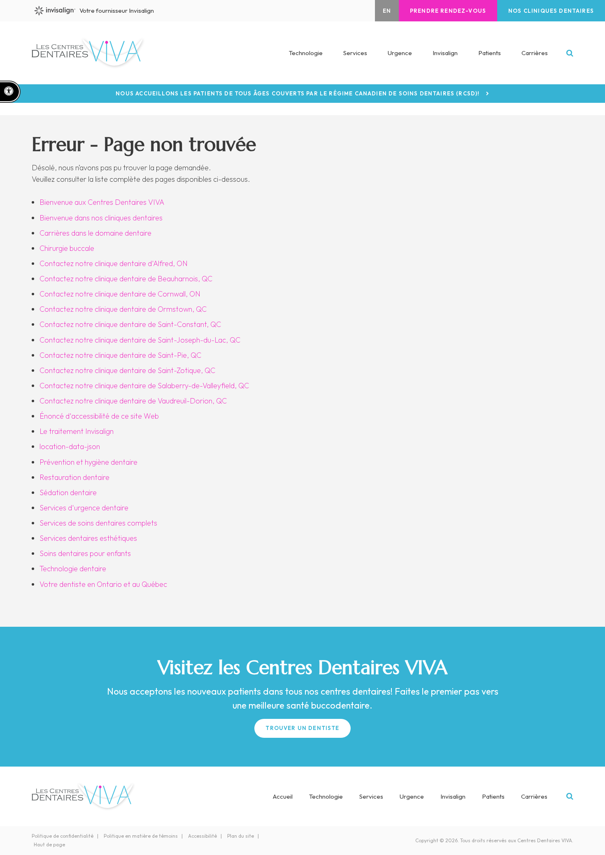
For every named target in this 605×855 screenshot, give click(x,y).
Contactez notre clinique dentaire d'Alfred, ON (114, 263)
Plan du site (240, 836)
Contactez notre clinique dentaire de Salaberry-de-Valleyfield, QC (144, 385)
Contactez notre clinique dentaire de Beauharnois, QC (126, 278)
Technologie (306, 53)
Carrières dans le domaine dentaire (95, 233)
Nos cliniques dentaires (551, 10)
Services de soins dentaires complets (98, 523)
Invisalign (445, 53)
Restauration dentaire (74, 477)
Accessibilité (202, 836)
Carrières (534, 53)
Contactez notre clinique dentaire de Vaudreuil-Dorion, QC (133, 400)
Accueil (283, 796)
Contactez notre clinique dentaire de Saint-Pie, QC (120, 355)
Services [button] (355, 53)
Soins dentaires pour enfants (85, 553)
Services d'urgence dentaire (84, 507)
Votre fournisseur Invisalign (116, 10)
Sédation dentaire (68, 492)
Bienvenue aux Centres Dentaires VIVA (102, 202)
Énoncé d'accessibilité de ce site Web (99, 416)
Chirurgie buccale (67, 248)
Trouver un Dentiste (302, 728)
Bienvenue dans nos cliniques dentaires (101, 217)
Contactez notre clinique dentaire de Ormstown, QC (123, 309)
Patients (489, 53)
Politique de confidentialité (62, 836)
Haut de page (49, 844)
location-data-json (70, 446)
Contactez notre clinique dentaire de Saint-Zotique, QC (127, 370)
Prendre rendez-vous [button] (448, 10)
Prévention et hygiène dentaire (88, 462)
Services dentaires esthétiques (88, 538)
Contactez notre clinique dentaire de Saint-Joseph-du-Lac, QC (140, 340)
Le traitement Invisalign (77, 431)
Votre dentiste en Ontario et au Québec (103, 584)
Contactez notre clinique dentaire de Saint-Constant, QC (130, 324)
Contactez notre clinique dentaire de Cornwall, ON (120, 294)
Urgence (400, 53)
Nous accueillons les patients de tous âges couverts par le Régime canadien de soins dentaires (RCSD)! (297, 93)
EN (387, 10)
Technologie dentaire (73, 568)
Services (371, 796)
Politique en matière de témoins (141, 836)
